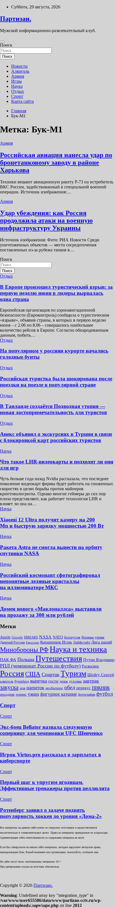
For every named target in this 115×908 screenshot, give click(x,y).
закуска (9, 687)
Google (17, 637)
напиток (35, 687)
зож (22, 688)
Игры (16, 81)
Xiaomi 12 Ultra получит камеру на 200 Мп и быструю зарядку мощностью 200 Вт (52, 523)
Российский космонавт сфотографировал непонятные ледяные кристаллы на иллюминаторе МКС (50, 581)
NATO (58, 637)
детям (63, 681)
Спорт (17, 96)
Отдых (17, 91)
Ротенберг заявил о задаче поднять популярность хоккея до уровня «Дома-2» (51, 813)
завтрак (91, 681)
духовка (75, 681)
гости (53, 681)
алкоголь (6, 681)
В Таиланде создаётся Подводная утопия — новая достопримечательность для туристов (53, 409)
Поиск (6, 45)
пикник (101, 687)
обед (69, 687)
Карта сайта (22, 101)
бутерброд (22, 681)
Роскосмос (90, 666)
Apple (5, 637)
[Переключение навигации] (2, 41)
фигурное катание (58, 694)
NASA (45, 637)
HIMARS (31, 637)
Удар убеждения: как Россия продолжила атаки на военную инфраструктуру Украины (46, 220)
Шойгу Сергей (100, 674)
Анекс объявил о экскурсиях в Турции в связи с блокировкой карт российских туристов (56, 437)
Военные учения (93, 637)
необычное (54, 688)
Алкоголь (20, 71)
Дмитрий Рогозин (12, 642)
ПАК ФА (8, 659)
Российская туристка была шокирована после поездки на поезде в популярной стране (56, 382)
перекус (83, 688)
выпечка (38, 681)
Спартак (50, 674)
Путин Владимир (98, 659)
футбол (104, 694)
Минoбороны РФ (24, 649)
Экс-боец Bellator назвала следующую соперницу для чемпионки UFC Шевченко (51, 730)
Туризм (73, 673)
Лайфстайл (81, 642)
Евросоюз (32, 642)
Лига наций (101, 642)
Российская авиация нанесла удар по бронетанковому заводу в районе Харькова (56, 162)
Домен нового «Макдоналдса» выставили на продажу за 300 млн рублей (51, 612)
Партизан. (15, 18)
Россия (12, 673)
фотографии (86, 694)
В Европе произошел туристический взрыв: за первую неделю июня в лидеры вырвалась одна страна (56, 293)
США (32, 674)
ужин (33, 694)
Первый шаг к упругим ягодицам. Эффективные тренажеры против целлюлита (55, 785)
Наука (17, 86)
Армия (17, 76)
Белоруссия (72, 637)
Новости (19, 66)
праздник (7, 694)
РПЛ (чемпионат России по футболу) (40, 666)
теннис (21, 694)
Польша (25, 659)
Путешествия (58, 658)
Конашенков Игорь (56, 642)
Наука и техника (78, 649)
